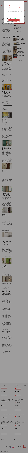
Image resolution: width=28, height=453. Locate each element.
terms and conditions (18, 21)
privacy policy (14, 21)
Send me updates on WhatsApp (11, 18)
